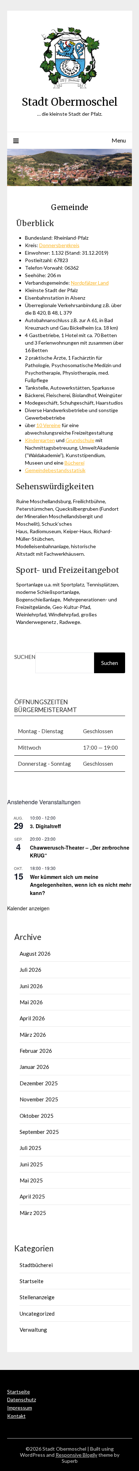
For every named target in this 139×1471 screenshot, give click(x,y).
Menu (119, 140)
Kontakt (16, 1416)
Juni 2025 (31, 1164)
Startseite (31, 1281)
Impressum (19, 1408)
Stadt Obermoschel (70, 102)
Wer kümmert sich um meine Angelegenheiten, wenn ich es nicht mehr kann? (80, 884)
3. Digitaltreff (45, 826)
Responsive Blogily (76, 1455)
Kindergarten (40, 440)
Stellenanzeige (37, 1297)
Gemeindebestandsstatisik (55, 470)
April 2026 (32, 1018)
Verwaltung (33, 1329)
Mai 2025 (31, 1180)
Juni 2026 (31, 986)
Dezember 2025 (39, 1083)
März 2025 (33, 1213)
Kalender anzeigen (28, 908)
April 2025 (32, 1196)
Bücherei (74, 463)
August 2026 (35, 953)
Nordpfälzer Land (90, 283)
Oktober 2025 (36, 1115)
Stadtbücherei (36, 1265)
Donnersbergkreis (59, 245)
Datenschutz (21, 1399)
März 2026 (33, 1034)
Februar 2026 (36, 1050)
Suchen (24, 657)
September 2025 (39, 1132)
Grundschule (80, 440)
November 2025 (39, 1099)
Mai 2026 (31, 1002)
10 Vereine (48, 425)
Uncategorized (37, 1313)
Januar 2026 (34, 1067)
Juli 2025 (30, 1148)
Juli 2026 (30, 969)
